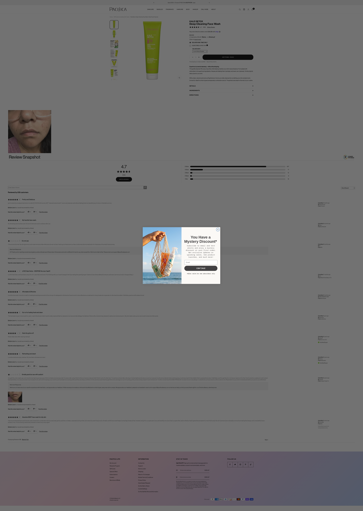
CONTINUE (200, 268)
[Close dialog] (218, 229)
